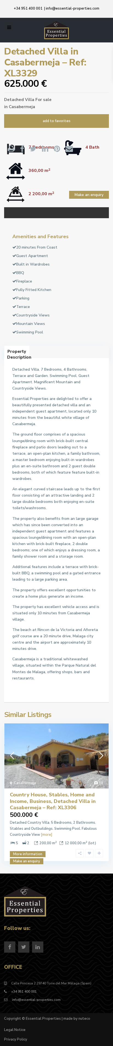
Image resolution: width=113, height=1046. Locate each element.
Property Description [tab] (18, 353)
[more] (46, 834)
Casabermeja (22, 107)
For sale (43, 99)
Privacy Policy (15, 1039)
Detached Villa (19, 99)
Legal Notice (15, 1029)
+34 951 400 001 (28, 8)
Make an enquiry (89, 194)
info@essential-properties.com (72, 8)
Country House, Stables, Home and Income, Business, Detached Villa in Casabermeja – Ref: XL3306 (53, 801)
